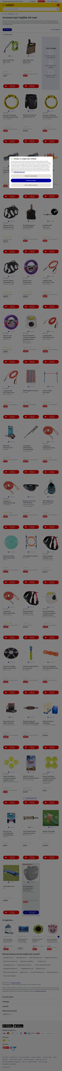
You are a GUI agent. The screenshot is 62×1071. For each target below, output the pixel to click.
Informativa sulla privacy (19, 172)
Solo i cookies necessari (31, 185)
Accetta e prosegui (31, 180)
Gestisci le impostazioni (31, 176)
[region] (31, 172)
